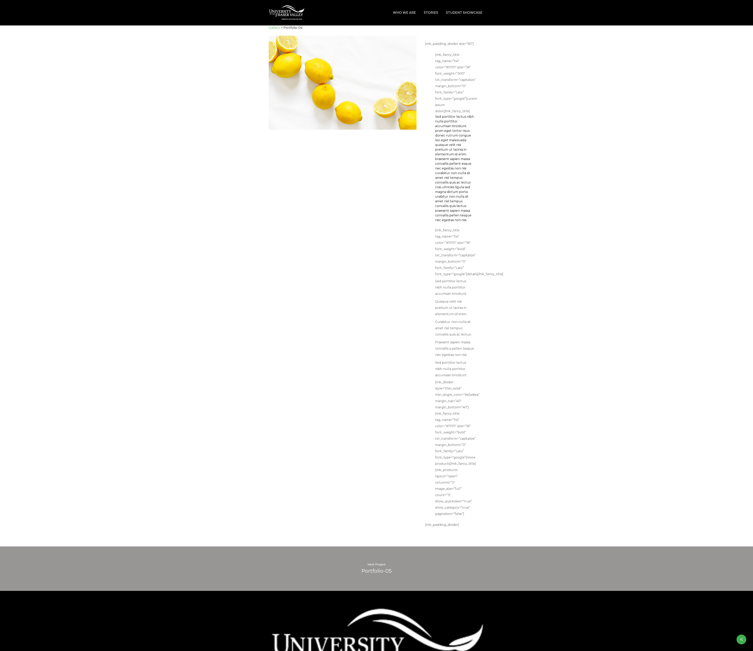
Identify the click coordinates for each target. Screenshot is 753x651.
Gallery (274, 28)
